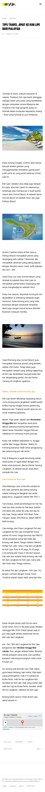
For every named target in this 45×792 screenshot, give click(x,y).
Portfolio (31, 786)
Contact (12, 786)
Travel (30, 742)
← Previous (7, 749)
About (21, 786)
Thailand (19, 742)
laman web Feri (22, 623)
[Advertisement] (22, 65)
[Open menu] (40, 4)
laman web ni (33, 630)
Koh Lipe (7, 742)
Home (4, 786)
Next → (40, 749)
